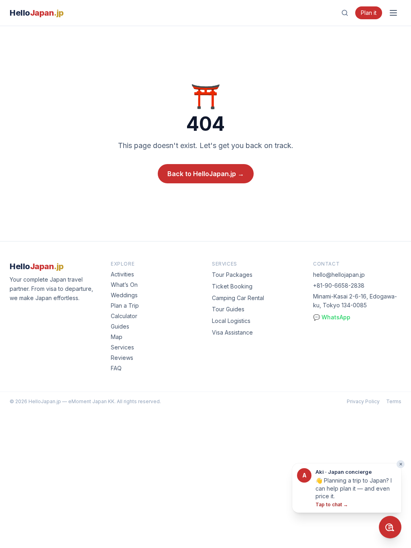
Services (122, 347)
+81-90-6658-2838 (338, 285)
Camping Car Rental (238, 297)
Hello (37, 13)
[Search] (345, 13)
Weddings (124, 295)
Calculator (124, 316)
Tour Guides (228, 309)
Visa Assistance (232, 332)
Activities (122, 274)
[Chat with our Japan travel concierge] (390, 527)
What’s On (124, 284)
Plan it (368, 12)
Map (116, 336)
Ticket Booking (232, 286)
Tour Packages (232, 274)
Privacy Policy (363, 401)
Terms (393, 401)
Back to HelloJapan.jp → (205, 174)
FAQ (116, 368)
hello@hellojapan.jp (339, 274)
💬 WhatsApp (331, 317)
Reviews (122, 357)
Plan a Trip (125, 305)
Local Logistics (231, 320)
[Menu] (393, 13)
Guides (120, 326)
